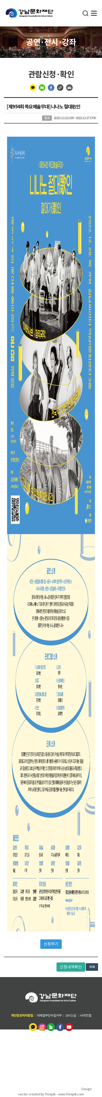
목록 (92, 967)
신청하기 (51, 943)
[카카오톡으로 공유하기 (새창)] (33, 87)
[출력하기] (69, 87)
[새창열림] (33, 1026)
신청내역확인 (71, 967)
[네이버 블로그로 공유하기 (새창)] (42, 87)
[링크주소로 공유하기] (60, 87)
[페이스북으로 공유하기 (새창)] (51, 87)
